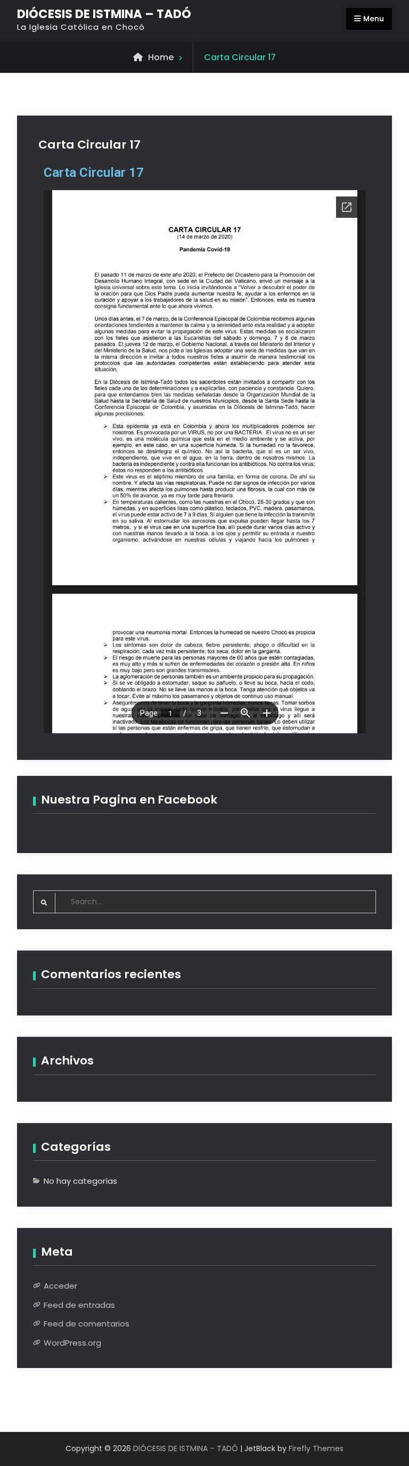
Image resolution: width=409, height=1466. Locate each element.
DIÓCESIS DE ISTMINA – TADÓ (104, 13)
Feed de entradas (79, 1305)
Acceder (60, 1285)
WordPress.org (72, 1342)
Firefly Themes (316, 1448)
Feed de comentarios (86, 1323)
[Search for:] (205, 901)
